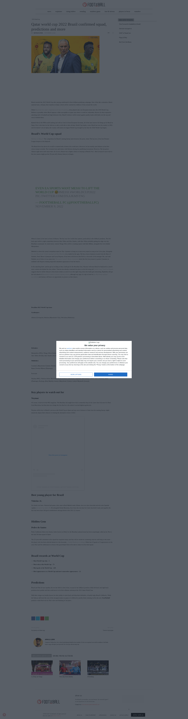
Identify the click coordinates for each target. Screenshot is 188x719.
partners (69, 348)
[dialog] (94, 359)
